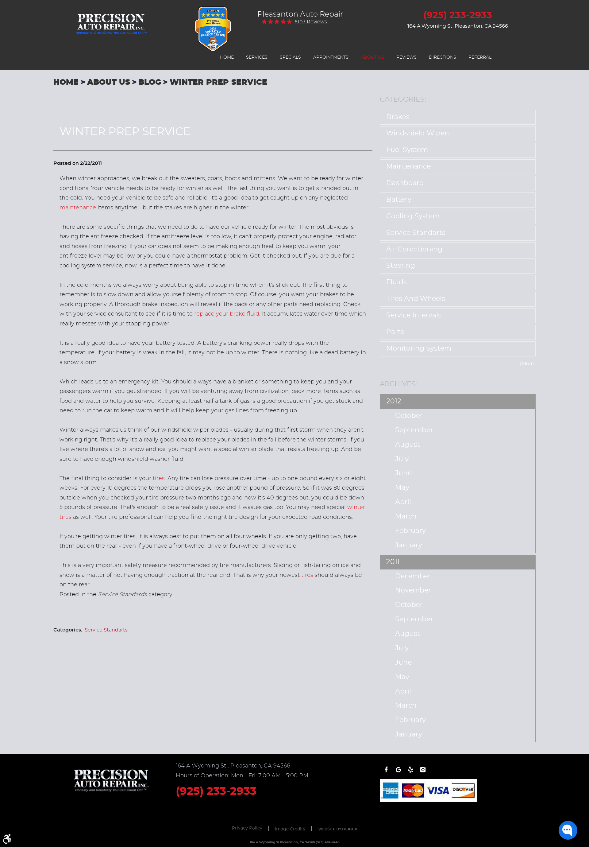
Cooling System (413, 216)
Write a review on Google (398, 773)
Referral (479, 57)
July (402, 459)
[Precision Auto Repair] (111, 19)
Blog (149, 82)
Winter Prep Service (218, 82)
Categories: (403, 99)
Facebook (386, 773)
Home (227, 57)
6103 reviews (310, 21)
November (413, 590)
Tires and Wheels (415, 299)
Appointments (330, 57)
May (402, 487)
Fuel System (407, 150)
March (406, 516)
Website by (337, 829)
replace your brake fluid (226, 314)
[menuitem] (227, 57)
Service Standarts (106, 629)
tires (159, 478)
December (413, 576)
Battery (398, 199)
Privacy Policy (247, 828)
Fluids (396, 282)
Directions (442, 57)
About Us (372, 57)
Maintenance (408, 166)
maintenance (78, 208)
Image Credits (290, 829)
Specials (290, 57)
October (409, 416)
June (403, 473)
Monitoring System (418, 348)
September (414, 430)
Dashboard (405, 183)
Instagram (423, 773)
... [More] (526, 363)
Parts (395, 332)
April (403, 502)
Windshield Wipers (418, 133)
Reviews (406, 57)
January (408, 545)
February (410, 531)
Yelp (410, 773)
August (407, 444)
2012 (393, 401)
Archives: (398, 384)
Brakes (398, 117)
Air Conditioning (414, 249)
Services (257, 57)
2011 (393, 562)
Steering (400, 265)
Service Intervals (413, 315)
